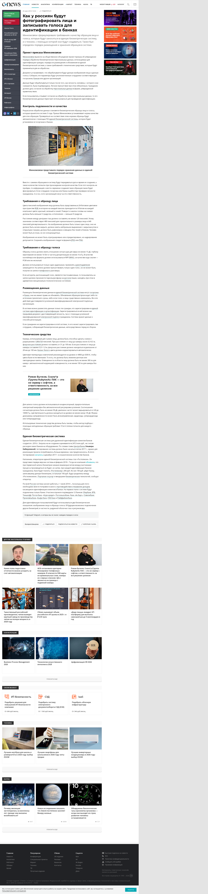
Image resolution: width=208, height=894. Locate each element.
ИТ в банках (8, 79)
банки (26, 295)
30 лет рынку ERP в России (10, 41)
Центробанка (79, 446)
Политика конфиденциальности (117, 859)
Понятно (131, 890)
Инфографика (9, 107)
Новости (9, 856)
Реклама (57, 859)
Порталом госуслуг (46, 476)
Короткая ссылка (89, 524)
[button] (128, 4)
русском (67, 278)
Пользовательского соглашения (14, 891)
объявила (90, 462)
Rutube (78, 865)
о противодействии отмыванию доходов (72, 486)
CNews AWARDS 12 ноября (9, 22)
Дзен (77, 871)
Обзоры (9, 865)
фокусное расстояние (32, 344)
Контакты (57, 865)
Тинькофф (27, 495)
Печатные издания (37, 871)
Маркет (33, 862)
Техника (33, 865)
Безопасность (9, 69)
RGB (36, 208)
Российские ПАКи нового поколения (10, 54)
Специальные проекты (39, 859)
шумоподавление (82, 265)
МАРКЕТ (69, 4)
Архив (8, 868)
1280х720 (39, 341)
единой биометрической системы (63, 119)
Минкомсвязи (28, 57)
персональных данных (63, 88)
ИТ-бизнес (7, 98)
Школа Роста (9, 28)
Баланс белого (43, 350)
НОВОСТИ (35, 4)
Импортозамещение (11, 64)
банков (36, 78)
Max (77, 856)
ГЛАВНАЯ (26, 4)
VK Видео (79, 862)
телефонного (44, 270)
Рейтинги (7, 103)
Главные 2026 (10, 47)
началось (39, 455)
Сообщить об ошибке (113, 862)
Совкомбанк (89, 495)
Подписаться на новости (67, 524)
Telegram (79, 868)
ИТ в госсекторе (9, 74)
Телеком (7, 88)
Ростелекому (56, 471)
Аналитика (45, 4)
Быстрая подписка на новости (116, 853)
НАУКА (85, 4)
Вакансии (57, 862)
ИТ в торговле (9, 84)
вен (83, 508)
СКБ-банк (51, 498)
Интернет (7, 93)
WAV (71, 257)
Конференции (35, 856)
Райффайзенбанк (64, 498)
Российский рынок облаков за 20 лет (11, 34)
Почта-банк (37, 495)
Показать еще (52, 679)
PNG (81, 240)
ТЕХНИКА (77, 4)
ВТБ (93, 492)
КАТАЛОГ (121, 4)
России (33, 484)
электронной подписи (50, 317)
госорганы (94, 292)
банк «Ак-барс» (76, 495)
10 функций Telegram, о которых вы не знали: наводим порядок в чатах (51, 515)
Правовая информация (113, 865)
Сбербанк (87, 492)
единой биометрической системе (70, 292)
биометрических (73, 476)
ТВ (91, 4)
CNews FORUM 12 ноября (9, 15)
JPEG (73, 240)
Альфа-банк (42, 498)
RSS (106, 856)
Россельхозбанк (62, 495)
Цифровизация (9, 60)
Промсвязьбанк (29, 498)
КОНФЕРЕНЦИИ (57, 4)
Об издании (58, 856)
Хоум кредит (49, 495)
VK (77, 859)
